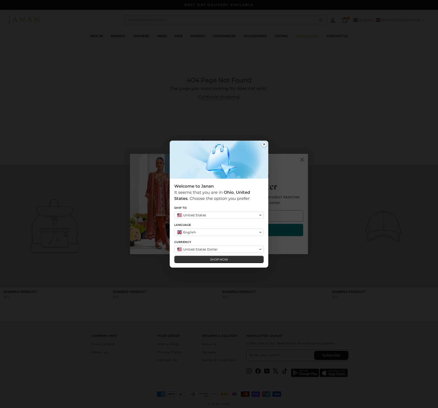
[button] (219, 215)
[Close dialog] (264, 145)
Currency (182, 242)
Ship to (180, 207)
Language (182, 225)
